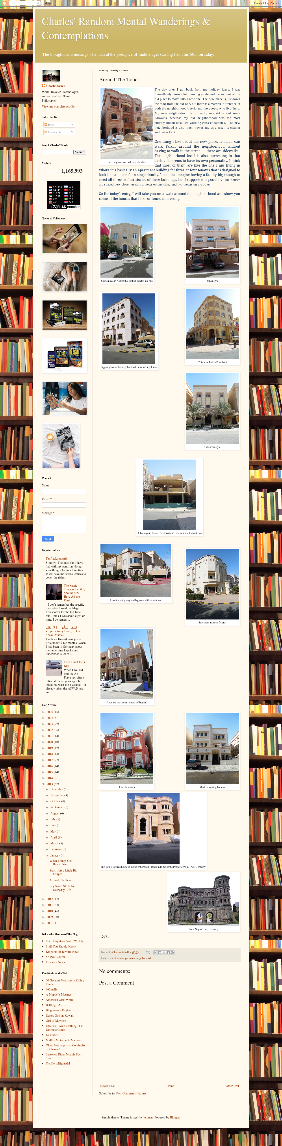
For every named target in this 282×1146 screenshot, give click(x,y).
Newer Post (107, 1086)
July (53, 819)
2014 (50, 778)
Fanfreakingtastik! (57, 558)
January (55, 855)
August (55, 813)
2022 (50, 730)
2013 (50, 784)
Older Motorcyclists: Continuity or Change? (65, 1047)
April (54, 837)
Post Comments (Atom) (131, 1093)
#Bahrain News (55, 962)
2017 (50, 760)
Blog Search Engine (58, 1010)
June (53, 825)
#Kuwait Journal (56, 957)
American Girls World (60, 1000)
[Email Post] (148, 952)
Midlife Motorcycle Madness (64, 1040)
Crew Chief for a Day (74, 664)
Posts (50, 124)
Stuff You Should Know (61, 946)
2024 (50, 718)
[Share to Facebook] (168, 952)
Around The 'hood (61, 880)
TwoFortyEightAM (58, 1063)
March (54, 843)
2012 (50, 899)
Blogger (175, 1117)
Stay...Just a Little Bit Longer (63, 872)
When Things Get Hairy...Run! (61, 862)
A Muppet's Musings (58, 994)
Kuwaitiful (52, 1035)
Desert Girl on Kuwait (60, 1015)
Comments (54, 132)
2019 (50, 748)
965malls (51, 989)
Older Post (232, 1086)
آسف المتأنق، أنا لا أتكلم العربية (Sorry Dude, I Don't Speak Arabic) (64, 631)
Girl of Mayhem (56, 1020)
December (57, 789)
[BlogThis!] (160, 952)
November (57, 795)
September (57, 807)
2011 (50, 905)
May (53, 831)
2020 (50, 742)
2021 (50, 736)
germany (130, 958)
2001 (50, 923)
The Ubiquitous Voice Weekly (64, 941)
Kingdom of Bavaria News (62, 951)
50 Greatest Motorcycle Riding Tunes (65, 982)
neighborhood (143, 958)
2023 (50, 724)
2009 (50, 917)
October (55, 801)
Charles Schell (55, 86)
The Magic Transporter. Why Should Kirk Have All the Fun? (75, 592)
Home (170, 1086)
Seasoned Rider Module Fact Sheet (64, 1056)
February (56, 849)
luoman (148, 1117)
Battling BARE (55, 1005)
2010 (50, 911)
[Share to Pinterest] (172, 952)
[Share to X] (164, 952)
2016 (50, 766)
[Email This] (155, 952)
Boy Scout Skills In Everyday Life (62, 888)
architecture (117, 958)
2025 (50, 712)
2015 (50, 772)
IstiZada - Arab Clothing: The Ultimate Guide (64, 1028)
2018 (50, 754)
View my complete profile (58, 106)
